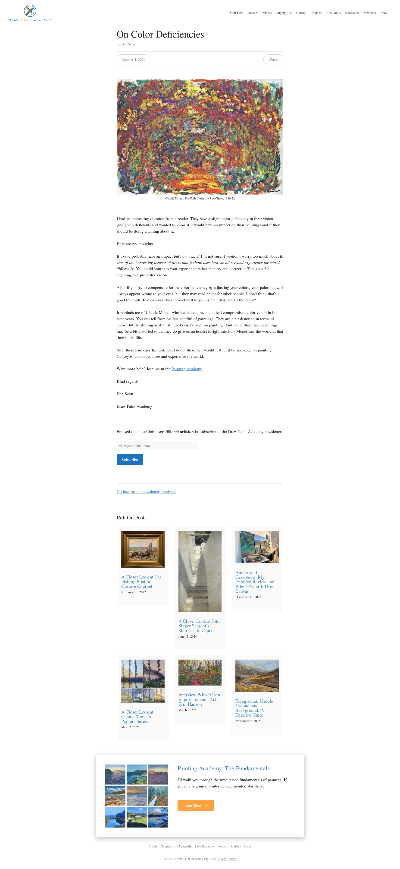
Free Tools (334, 12)
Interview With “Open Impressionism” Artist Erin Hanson (199, 699)
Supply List (284, 12)
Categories (186, 846)
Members (370, 12)
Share (273, 59)
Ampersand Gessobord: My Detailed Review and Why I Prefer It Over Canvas (254, 581)
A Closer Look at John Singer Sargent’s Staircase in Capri (199, 625)
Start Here (236, 12)
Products (316, 12)
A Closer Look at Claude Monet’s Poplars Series (137, 716)
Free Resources (205, 846)
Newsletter (352, 12)
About (384, 12)
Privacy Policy (226, 858)
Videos (267, 12)
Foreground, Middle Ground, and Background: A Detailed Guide (254, 708)
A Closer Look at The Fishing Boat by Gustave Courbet (141, 581)
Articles (253, 12)
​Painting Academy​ (187, 368)
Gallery (301, 12)
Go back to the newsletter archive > (146, 491)
